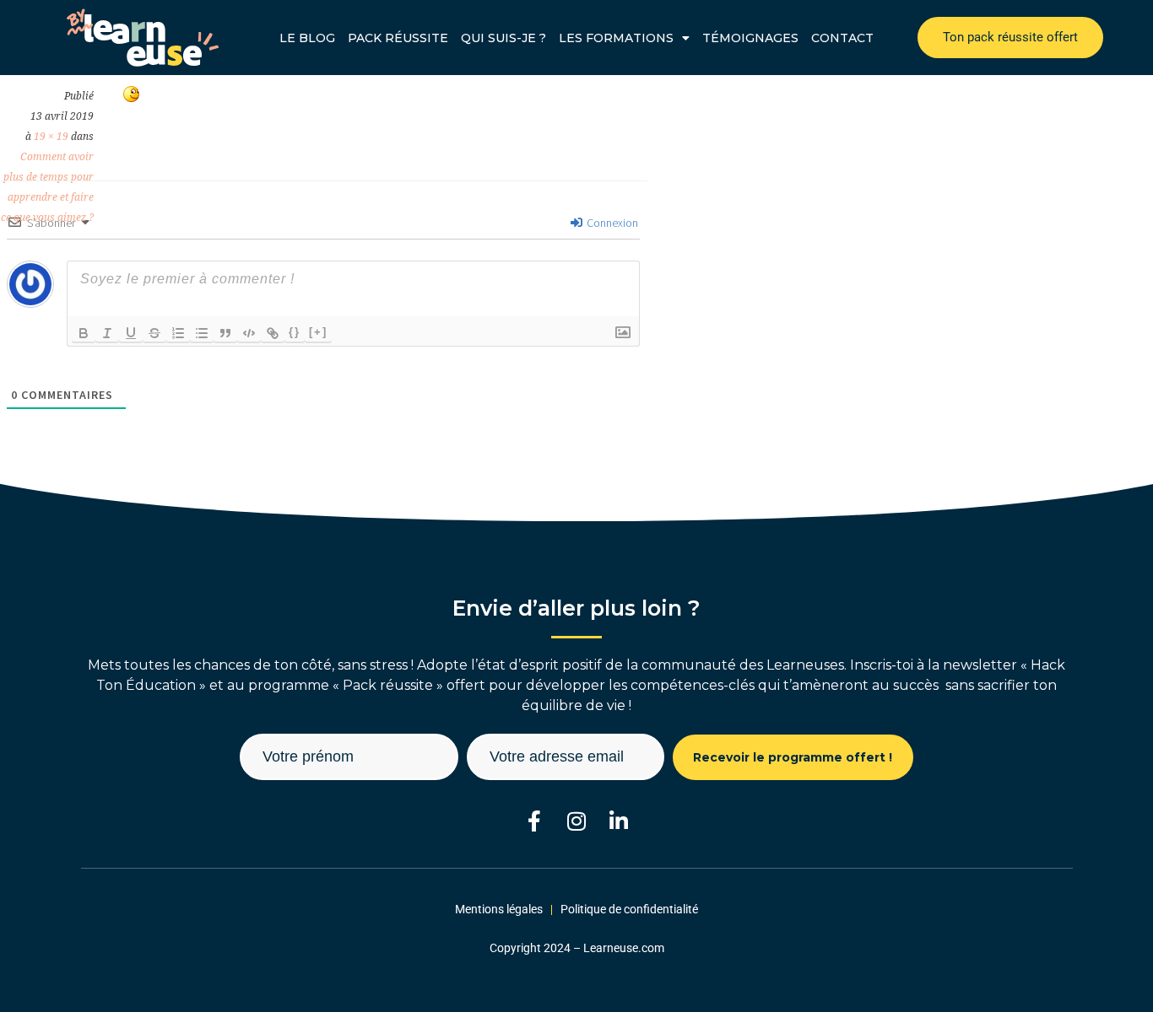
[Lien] (272, 333)
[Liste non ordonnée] (202, 333)
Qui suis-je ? (503, 38)
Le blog (307, 38)
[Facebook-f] (534, 821)
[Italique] (107, 333)
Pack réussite (398, 38)
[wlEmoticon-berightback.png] (131, 97)
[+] (318, 332)
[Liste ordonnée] (178, 333)
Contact (842, 38)
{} (294, 332)
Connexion (611, 222)
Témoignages (750, 38)
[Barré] (154, 333)
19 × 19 (51, 137)
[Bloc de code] (249, 333)
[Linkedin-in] (619, 821)
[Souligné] (131, 333)
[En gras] (83, 333)
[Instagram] (576, 821)
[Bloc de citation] (225, 333)
